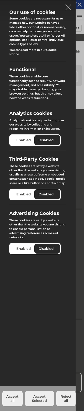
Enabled (23, 140)
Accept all (12, 398)
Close (68, 5)
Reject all (65, 398)
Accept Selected (39, 398)
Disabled (46, 140)
